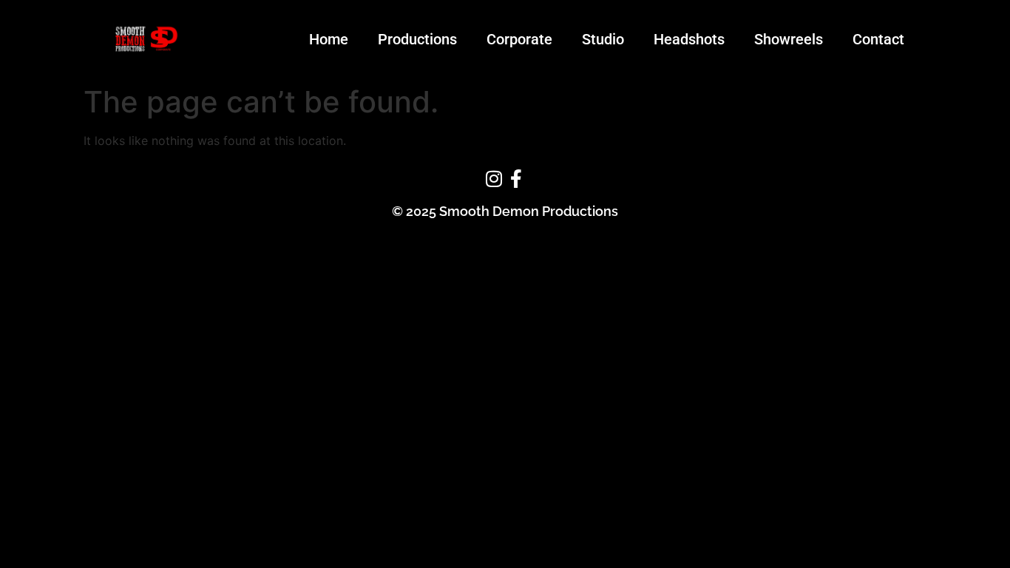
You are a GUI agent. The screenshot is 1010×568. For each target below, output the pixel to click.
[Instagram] (494, 179)
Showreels (788, 39)
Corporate (519, 39)
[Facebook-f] (516, 179)
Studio (603, 39)
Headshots (689, 39)
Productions (417, 39)
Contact (878, 39)
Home (328, 39)
